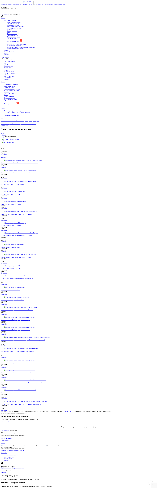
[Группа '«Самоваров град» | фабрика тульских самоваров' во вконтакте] (2, 12)
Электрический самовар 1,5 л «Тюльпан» (12, 184)
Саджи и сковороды (12, 35)
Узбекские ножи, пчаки (13, 37)
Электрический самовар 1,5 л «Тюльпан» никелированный (17, 351)
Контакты (6, 54)
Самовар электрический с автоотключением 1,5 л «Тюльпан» (18, 173)
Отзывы (6, 53)
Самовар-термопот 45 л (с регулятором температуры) (15, 320)
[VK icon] (2, 463)
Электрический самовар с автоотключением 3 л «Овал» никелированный (21, 382)
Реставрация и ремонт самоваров (16, 44)
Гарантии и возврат (9, 73)
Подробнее (4, 167)
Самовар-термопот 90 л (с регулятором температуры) (15, 330)
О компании (7, 77)
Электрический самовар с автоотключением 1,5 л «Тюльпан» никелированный (23, 340)
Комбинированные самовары (15, 26)
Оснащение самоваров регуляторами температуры (21, 47)
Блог (5, 63)
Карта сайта (4, 453)
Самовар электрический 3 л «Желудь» (11, 225)
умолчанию (4, 154)
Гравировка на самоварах (14, 45)
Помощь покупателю (6, 438)
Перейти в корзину (6, 468)
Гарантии (6, 64)
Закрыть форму (5, 421)
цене (2, 156)
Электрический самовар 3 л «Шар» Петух (12, 300)
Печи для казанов (12, 34)
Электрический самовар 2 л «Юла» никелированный (15, 362)
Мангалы (9, 29)
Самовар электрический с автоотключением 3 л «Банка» (16, 214)
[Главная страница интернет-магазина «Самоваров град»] (33, 4)
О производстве (8, 66)
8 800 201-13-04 (5, 14)
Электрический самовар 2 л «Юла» (10, 194)
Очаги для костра (12, 31)
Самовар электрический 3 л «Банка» (11, 204)
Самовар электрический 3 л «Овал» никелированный (16, 372)
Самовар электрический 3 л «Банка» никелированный (16, 392)
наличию (3, 157)
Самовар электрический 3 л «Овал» (11, 247)
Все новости (4, 125)
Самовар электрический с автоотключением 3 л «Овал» (16, 257)
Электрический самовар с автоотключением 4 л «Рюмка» (17, 310)
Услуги (6, 42)
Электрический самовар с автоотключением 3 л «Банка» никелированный (21, 404)
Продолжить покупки (18, 468)
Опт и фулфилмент (9, 61)
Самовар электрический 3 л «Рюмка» (11, 268)
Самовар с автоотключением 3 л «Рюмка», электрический (17, 278)
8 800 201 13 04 (5, 57)
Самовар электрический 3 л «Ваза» (10, 290)
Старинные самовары (13, 25)
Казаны (9, 32)
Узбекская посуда (12, 38)
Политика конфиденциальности (10, 450)
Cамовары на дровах (13, 23)
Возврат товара (8, 67)
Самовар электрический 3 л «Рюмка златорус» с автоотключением (19, 163)
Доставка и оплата (9, 51)
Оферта (3, 443)
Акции (6, 50)
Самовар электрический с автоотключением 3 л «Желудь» (17, 235)
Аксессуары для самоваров (14, 28)
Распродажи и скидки (13, 41)
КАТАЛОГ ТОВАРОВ (10, 20)
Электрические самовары (14, 22)
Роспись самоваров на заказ (15, 48)
